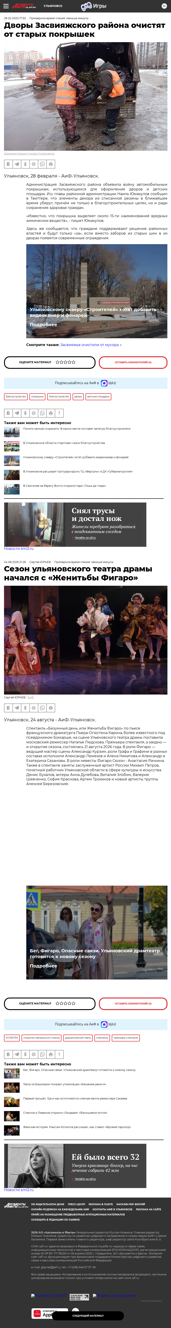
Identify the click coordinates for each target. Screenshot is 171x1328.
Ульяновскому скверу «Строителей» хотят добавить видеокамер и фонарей (93, 312)
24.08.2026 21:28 (15, 562)
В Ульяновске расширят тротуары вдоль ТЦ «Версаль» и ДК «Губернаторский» (78, 471)
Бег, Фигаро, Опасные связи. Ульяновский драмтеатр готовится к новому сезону (95, 953)
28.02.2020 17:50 (15, 18)
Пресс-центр (76, 1204)
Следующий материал (88, 1315)
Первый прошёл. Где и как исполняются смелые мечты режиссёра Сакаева (75, 1098)
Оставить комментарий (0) (133, 362)
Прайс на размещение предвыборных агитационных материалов (78, 1214)
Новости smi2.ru (19, 548)
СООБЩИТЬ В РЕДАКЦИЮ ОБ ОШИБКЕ (55, 1219)
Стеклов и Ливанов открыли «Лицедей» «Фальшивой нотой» (65, 1112)
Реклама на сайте (148, 1209)
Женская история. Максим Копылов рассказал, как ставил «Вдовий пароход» (77, 1127)
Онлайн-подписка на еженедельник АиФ (60, 1209)
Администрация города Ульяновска (29, 153)
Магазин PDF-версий (130, 1204)
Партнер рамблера (151, 1300)
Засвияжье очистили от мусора (89, 345)
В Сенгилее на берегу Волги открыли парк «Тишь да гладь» (64, 485)
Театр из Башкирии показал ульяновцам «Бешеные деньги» (64, 1084)
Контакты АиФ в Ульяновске (112, 1209)
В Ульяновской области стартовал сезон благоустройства (64, 443)
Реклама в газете (101, 1204)
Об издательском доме (47, 1204)
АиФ (31, 697)
